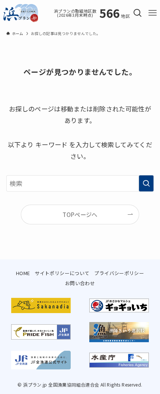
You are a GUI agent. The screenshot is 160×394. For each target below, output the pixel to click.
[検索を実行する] (146, 183)
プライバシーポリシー (119, 273)
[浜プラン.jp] (20, 13)
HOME (23, 273)
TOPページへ (80, 214)
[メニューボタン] (152, 13)
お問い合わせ (80, 283)
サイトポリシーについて (62, 273)
